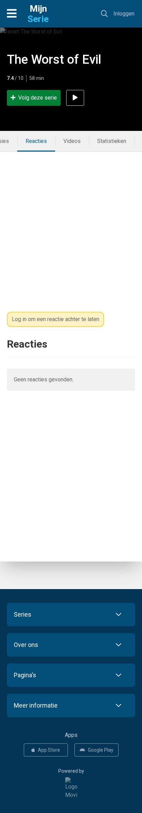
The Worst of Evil (54, 59)
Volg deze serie (37, 97)
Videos (72, 141)
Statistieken (111, 141)
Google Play (100, 750)
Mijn (38, 13)
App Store (49, 750)
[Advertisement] (71, 223)
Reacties (36, 141)
